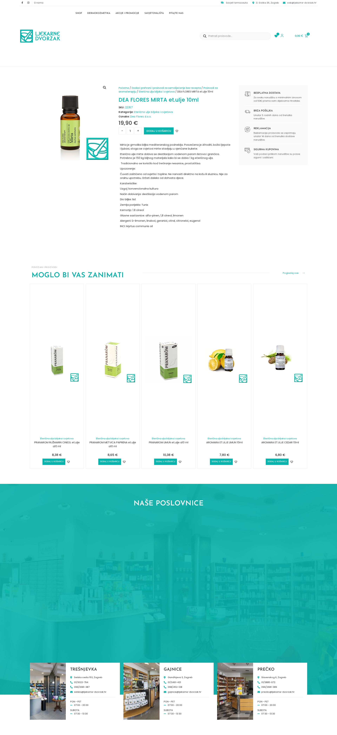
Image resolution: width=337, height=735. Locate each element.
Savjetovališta (154, 13)
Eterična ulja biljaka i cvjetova (157, 91)
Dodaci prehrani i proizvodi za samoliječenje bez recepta (166, 88)
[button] (104, 87)
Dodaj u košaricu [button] (54, 462)
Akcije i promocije (127, 13)
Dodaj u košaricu (158, 131)
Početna (124, 88)
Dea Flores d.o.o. (140, 116)
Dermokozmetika (98, 13)
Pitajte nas (176, 13)
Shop (78, 13)
